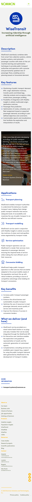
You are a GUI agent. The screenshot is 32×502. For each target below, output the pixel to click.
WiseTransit (4, 427)
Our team (4, 406)
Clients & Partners (6, 411)
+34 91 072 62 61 (5, 455)
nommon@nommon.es (6, 457)
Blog (2, 448)
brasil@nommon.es (6, 470)
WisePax (4, 432)
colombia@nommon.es (6, 466)
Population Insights (7, 424)
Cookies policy (24, 495)
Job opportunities (6, 413)
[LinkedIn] (29, 474)
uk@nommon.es (5, 461)
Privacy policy (14, 495)
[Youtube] (29, 480)
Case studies (5, 441)
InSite (3, 434)
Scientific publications (8, 446)
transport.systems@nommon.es (14, 387)
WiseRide (4, 429)
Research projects (6, 443)
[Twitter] (29, 477)
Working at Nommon (7, 416)
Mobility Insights (6, 422)
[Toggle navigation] (28, 4)
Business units (5, 408)
